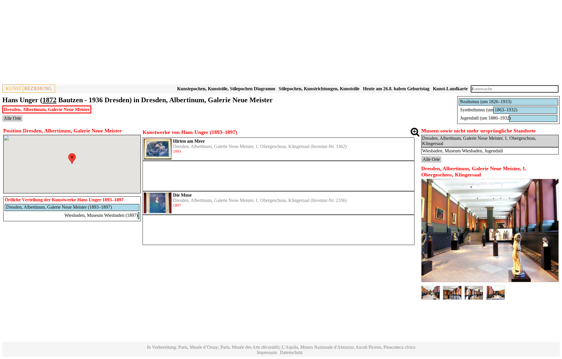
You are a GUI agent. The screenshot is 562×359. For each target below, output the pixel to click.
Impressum (267, 352)
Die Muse (182, 195)
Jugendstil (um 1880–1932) (485, 117)
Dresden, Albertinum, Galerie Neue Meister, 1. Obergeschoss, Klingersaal (241, 146)
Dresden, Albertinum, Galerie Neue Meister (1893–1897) (59, 207)
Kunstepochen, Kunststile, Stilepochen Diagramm (226, 88)
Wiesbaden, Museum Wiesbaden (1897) (101, 215)
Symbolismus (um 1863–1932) (488, 109)
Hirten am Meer (189, 141)
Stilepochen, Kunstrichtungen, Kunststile (319, 88)
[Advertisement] (178, 43)
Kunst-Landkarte (450, 88)
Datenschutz (291, 352)
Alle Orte (12, 118)
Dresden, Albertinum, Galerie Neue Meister (47, 109)
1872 (49, 100)
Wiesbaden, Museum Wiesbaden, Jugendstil (462, 150)
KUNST (14, 88)
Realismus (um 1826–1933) (485, 101)
